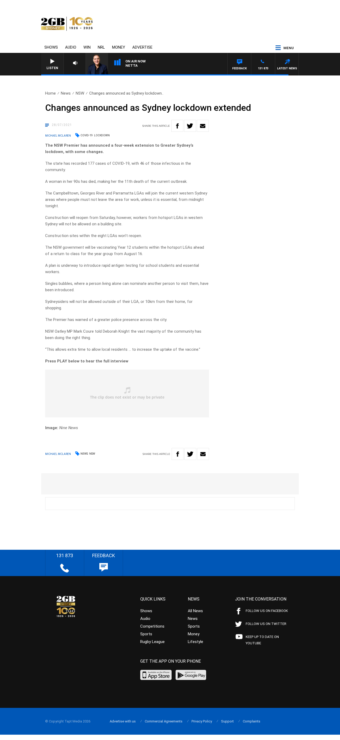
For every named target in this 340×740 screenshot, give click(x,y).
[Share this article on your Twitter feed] (190, 126)
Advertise (142, 47)
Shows (51, 47)
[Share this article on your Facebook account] (177, 126)
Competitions (152, 626)
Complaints (251, 721)
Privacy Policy (202, 721)
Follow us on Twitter (266, 624)
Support (227, 721)
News (66, 93)
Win (87, 47)
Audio (70, 47)
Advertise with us (123, 721)
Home (50, 93)
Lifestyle (195, 641)
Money (118, 47)
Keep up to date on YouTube (262, 640)
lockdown (102, 135)
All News (195, 610)
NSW (80, 93)
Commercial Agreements (163, 721)
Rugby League (152, 641)
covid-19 (86, 135)
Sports (146, 634)
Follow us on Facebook (267, 611)
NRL (101, 47)
